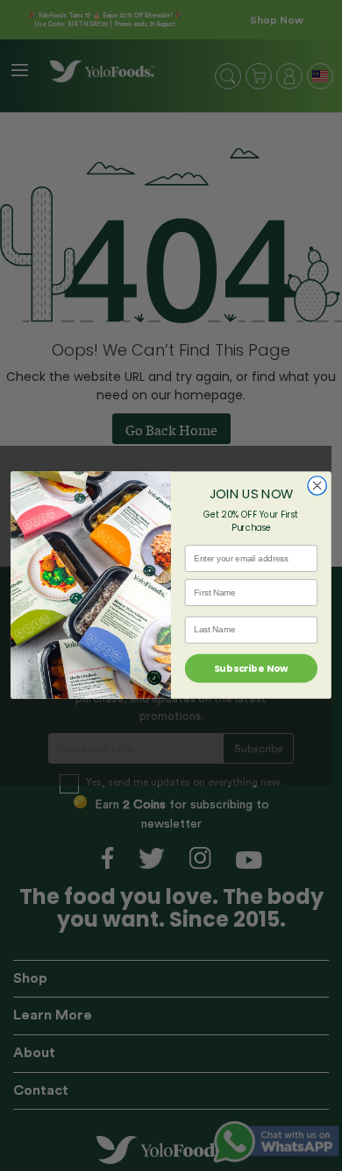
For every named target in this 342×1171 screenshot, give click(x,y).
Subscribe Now (251, 668)
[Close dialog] (317, 486)
